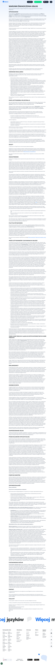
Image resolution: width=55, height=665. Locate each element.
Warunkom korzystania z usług (41, 237)
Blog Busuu (18, 641)
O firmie (27, 632)
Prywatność (21, 660)
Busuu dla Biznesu (18, 638)
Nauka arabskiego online (10, 650)
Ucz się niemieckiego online (5, 639)
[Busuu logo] (5, 2)
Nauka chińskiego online (10, 643)
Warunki (17, 660)
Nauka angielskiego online (10, 636)
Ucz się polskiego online (4, 646)
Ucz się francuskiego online (5, 636)
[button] (7, 659)
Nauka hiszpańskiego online (5, 633)
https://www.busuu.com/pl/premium (29, 151)
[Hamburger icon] (51, 2)
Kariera (27, 633)
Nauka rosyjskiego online (4, 650)
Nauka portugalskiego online (5, 643)
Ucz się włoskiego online (9, 639)
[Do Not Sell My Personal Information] (2, 663)
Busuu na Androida (36, 635)
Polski (6, 659)
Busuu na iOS (36, 633)
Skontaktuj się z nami (44, 637)
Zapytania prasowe (28, 635)
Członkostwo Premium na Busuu (19, 635)
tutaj (36, 202)
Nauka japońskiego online (10, 633)
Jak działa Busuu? (18, 633)
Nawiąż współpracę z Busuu (28, 638)
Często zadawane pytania (44, 634)
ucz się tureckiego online (10, 646)
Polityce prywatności (31, 237)
